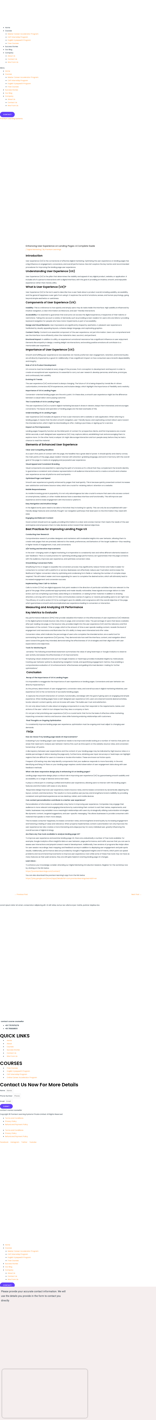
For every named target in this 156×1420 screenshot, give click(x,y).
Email (2, 1101)
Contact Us (12, 59)
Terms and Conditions (14, 1118)
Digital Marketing (34, 249)
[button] (48, 68)
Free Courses (13, 43)
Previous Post (21, 894)
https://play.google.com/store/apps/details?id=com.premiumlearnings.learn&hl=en (61, 878)
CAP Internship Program (18, 37)
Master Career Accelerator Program (23, 34)
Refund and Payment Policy (16, 1124)
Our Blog (8, 49)
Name (2, 1090)
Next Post (136, 894)
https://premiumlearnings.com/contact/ (43, 871)
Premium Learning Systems (11, 118)
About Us (11, 56)
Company (9, 53)
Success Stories (11, 46)
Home (7, 27)
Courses (8, 31)
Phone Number (6, 1096)
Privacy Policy (11, 1121)
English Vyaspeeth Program (19, 40)
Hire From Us (13, 62)
